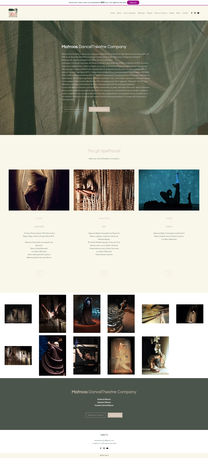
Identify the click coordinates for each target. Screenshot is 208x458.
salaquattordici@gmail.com (104, 440)
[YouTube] (198, 13)
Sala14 (104, 435)
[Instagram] (195, 13)
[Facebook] (192, 13)
